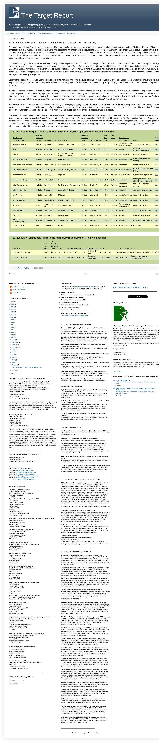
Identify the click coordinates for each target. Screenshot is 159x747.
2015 (12, 330)
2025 (12, 304)
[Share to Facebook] (40, 268)
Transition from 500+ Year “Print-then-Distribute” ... (26, 367)
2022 (12, 312)
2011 (12, 373)
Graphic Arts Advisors (18, 287)
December (15, 339)
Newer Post (12, 274)
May (13, 357)
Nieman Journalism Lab (123, 380)
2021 (12, 314)
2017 (12, 324)
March (14, 362)
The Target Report (46, 15)
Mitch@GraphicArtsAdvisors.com (26, 472)
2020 (12, 317)
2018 (12, 322)
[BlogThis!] (36, 268)
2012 (12, 337)
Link (156, 144)
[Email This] (34, 268)
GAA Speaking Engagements (66, 33)
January (14, 370)
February (15, 365)
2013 (12, 335)
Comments (14, 684)
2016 (12, 327)
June (13, 355)
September (15, 347)
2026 (12, 302)
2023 (12, 309)
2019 (12, 319)
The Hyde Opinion (29, 33)
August (14, 349)
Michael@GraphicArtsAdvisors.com (28, 476)
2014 (12, 332)
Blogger (98, 733)
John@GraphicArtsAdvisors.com (25, 474)
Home (86, 274)
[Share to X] (38, 268)
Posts (13, 680)
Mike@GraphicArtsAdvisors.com (26, 479)
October (14, 344)
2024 (12, 307)
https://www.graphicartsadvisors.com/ (74, 316)
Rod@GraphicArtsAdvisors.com (25, 477)
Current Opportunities (45, 33)
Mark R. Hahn (16, 292)
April (13, 360)
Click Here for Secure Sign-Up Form (130, 287)
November (15, 342)
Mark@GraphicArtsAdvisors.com (25, 470)
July (13, 352)
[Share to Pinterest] (42, 268)
